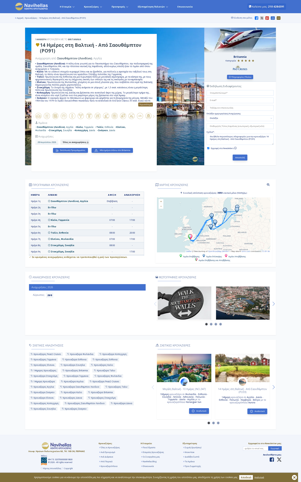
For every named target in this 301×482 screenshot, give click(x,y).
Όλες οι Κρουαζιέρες (110, 447)
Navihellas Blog (149, 461)
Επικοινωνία (185, 6)
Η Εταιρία (65, 6)
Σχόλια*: (210, 132)
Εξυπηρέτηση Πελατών (151, 6)
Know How (189, 452)
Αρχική (20, 18)
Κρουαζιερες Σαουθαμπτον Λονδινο (86, 403)
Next (153, 116)
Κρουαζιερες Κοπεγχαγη (45, 403)
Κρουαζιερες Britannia (76, 370)
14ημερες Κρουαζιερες (44, 370)
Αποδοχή (246, 477)
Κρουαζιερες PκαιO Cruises (47, 354)
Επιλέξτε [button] (214, 118)
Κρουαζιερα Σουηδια (74, 364)
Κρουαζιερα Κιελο (72, 392)
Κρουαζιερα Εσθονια (75, 359)
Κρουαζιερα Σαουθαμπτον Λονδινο (80, 386)
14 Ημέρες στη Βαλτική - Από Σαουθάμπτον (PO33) (242, 390)
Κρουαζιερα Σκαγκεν (44, 392)
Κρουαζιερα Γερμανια (77, 375)
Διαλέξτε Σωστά (192, 456)
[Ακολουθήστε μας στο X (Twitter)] (278, 460)
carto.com (245, 251)
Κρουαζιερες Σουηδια (44, 408)
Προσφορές (118, 6)
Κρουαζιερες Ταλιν (117, 386)
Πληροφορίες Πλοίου (241, 77)
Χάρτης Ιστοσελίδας (52, 468)
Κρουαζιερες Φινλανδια (109, 375)
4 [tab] (220, 324)
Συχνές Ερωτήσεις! (193, 447)
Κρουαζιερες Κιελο (103, 364)
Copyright (68, 468)
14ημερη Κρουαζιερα (44, 381)
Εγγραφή (275, 448)
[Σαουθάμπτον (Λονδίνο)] (184, 303)
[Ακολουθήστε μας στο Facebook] (272, 460)
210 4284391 (276, 6)
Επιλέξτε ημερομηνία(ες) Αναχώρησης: (224, 114)
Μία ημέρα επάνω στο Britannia (114, 150)
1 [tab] (206, 324)
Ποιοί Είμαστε (149, 447)
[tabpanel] (184, 303)
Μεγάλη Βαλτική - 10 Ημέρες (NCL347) (184, 389)
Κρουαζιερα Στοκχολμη (45, 375)
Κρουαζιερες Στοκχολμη (103, 397)
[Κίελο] (242, 303)
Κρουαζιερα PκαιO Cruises (105, 381)
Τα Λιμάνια (190, 461)
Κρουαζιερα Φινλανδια (81, 354)
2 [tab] (211, 324)
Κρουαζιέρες (91, 6)
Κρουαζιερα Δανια (122, 403)
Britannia (240, 57)
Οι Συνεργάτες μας (151, 456)
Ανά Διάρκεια (107, 456)
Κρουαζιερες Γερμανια (44, 359)
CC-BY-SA (266, 251)
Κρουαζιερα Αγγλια (73, 381)
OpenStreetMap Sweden (218, 251)
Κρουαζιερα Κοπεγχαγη (114, 354)
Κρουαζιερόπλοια (109, 466)
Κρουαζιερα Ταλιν (105, 370)
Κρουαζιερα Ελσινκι (43, 397)
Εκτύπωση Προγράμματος (72, 150)
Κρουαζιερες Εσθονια (106, 359)
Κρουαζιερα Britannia (101, 392)
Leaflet (189, 251)
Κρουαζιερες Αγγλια (43, 386)
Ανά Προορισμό (108, 452)
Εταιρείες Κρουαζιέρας (153, 452)
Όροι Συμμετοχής (193, 466)
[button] (190, 237)
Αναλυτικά (259, 477)
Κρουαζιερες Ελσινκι (43, 364)
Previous (33, 116)
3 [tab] (216, 324)
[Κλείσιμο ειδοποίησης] (294, 477)
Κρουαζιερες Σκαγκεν (75, 408)
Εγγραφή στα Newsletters (222, 148)
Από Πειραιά (106, 461)
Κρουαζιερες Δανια (72, 397)
